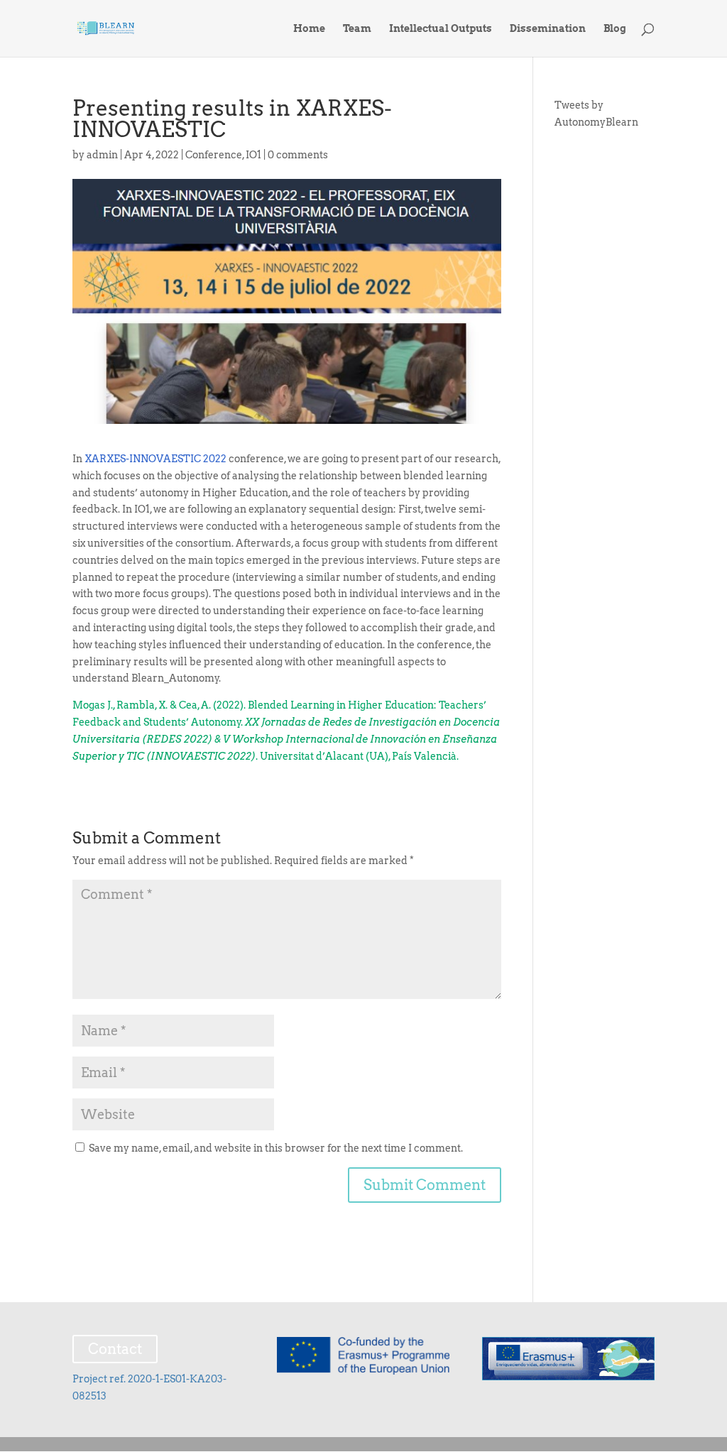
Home (309, 28)
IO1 (253, 154)
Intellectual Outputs (440, 28)
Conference (213, 154)
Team (357, 28)
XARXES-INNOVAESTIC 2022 (155, 458)
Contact (115, 1349)
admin (102, 154)
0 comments (298, 154)
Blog (614, 28)
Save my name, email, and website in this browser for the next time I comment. (276, 1148)
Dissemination (548, 28)
